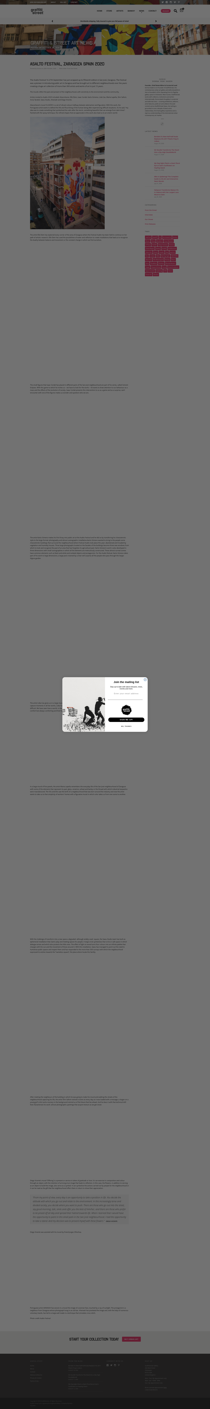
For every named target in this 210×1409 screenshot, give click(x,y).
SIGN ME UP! (126, 720)
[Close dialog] (145, 679)
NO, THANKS (126, 726)
